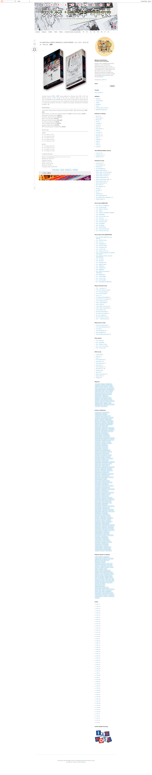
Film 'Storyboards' (100, 367)
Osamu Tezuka (97, 497)
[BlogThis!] (45, 173)
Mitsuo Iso (111, 477)
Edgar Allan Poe (98, 422)
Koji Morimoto (98, 460)
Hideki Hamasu (98, 429)
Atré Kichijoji (104, 558)
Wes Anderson (103, 535)
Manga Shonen (105, 395)
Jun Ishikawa (104, 443)
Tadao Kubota (97, 521)
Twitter (55, 32)
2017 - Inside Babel (100, 342)
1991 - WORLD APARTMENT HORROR (105, 212)
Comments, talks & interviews (102, 107)
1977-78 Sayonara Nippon (101, 291)
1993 (97, 675)
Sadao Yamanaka (98, 504)
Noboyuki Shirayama (105, 487)
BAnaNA (96, 419)
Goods (97, 130)
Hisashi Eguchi (98, 439)
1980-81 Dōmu (55, 169)
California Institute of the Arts (100, 563)
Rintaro (96, 501)
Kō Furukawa (112, 462)
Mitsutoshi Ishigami (98, 479)
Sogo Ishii (109, 516)
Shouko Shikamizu (106, 514)
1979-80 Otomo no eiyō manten (102, 299)
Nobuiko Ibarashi (111, 489)
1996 (97, 668)
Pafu (102, 399)
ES (108, 32)
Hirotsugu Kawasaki (98, 434)
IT (104, 32)
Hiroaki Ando (97, 431)
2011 (97, 636)
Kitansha (111, 574)
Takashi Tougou (98, 526)
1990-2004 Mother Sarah (101, 325)
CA (90, 32)
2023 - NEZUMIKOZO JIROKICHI (103, 281)
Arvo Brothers (97, 417)
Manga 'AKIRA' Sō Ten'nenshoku (103, 172)
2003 (97, 653)
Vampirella (105, 402)
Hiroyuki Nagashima (98, 438)
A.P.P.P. (96, 557)
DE (98, 32)
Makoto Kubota (98, 467)
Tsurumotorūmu (98, 594)
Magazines (98, 135)
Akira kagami (104, 414)
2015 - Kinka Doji (100, 340)
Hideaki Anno (104, 427)
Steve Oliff (104, 519)
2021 (97, 615)
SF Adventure (102, 401)
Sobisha (103, 589)
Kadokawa (97, 572)
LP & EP (98, 132)
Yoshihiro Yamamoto (98, 547)
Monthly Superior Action (106, 397)
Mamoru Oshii (111, 467)
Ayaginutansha (110, 558)
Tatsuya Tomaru (110, 528)
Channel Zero (97, 565)
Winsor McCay (97, 537)
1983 (97, 696)
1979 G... (98, 295)
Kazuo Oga (109, 451)
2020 (97, 617)
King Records (97, 574)
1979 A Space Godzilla (101, 293)
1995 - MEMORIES (100, 214)
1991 (97, 679)
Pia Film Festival (98, 584)
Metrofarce (102, 579)
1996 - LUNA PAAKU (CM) (102, 216)
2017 (97, 623)
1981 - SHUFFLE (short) (101, 240)
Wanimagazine (111, 596)
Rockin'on (97, 401)
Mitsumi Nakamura (105, 477)
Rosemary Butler (108, 501)
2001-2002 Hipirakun (100, 330)
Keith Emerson (97, 455)
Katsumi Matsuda (98, 446)
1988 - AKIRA (99, 211)
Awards (97, 102)
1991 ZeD (98, 328)
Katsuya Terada (105, 446)
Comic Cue (106, 387)
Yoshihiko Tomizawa (98, 545)
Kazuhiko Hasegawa (106, 450)
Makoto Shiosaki (105, 467)
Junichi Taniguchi (104, 444)
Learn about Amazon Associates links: (73, 32)
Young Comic (97, 406)
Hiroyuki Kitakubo (98, 436)
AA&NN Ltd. (104, 79)
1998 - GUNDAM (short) (101, 221)
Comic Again (100, 387)
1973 (97, 718)
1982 (97, 699)
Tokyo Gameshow (98, 592)
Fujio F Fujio (104, 422)
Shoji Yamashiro (105, 513)
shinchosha (97, 597)
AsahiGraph (97, 385)
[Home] (34, 185)
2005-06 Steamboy (100, 332)
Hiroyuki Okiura (106, 438)
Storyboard (98, 193)
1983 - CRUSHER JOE (101, 243)
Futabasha (107, 567)
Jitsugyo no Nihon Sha (99, 570)
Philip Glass (103, 497)
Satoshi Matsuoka (111, 506)
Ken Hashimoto (104, 455)
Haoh (96, 392)
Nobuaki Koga (97, 489)
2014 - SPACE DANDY (101, 280)
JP (83, 32)
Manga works (99, 156)
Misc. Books (98, 184)
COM (96, 387)
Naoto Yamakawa (98, 484)
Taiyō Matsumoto (109, 521)
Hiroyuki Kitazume (106, 436)
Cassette (62, 169)
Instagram (44, 32)
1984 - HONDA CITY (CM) (102, 251)
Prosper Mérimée (98, 499)
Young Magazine (104, 406)
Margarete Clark (103, 468)
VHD (97, 143)
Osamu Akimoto (98, 496)
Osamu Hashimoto (105, 496)
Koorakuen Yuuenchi (108, 575)
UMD (97, 141)
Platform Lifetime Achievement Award (101, 587)
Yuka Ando (103, 550)
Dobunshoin (102, 567)
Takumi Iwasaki (110, 526)
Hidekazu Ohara (111, 427)
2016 (97, 625)
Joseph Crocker (97, 443)
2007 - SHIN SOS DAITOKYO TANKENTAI (103, 272)
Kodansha (101, 575)
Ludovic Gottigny (105, 463)
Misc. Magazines (99, 186)
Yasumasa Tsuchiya (98, 540)
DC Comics (97, 567)
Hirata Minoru (111, 429)
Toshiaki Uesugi (106, 531)
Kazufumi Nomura (98, 450)
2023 (97, 610)
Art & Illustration (99, 165)
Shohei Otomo (104, 511)
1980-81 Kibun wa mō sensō (102, 306)
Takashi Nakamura (105, 525)
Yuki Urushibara (108, 550)
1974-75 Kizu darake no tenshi (102, 290)
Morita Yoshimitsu (98, 480)
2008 (97, 643)
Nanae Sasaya (104, 482)
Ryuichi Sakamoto (105, 502)
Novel (97, 188)
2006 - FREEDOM (100, 269)
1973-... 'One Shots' (100, 288)
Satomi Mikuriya (98, 506)
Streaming (98, 139)
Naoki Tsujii (110, 482)
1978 (97, 707)
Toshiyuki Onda (106, 533)
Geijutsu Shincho (98, 390)
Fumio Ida (97, 424)
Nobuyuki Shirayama (104, 490)
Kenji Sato (103, 456)
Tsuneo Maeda (97, 535)
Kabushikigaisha (107, 570)
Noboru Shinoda (98, 487)
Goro (106, 390)
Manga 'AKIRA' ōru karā (101, 175)
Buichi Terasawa (108, 419)
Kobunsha (97, 575)
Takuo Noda (105, 528)
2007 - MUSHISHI (100, 225)
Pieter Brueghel (109, 497)
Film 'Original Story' (100, 363)
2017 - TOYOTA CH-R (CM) (102, 230)
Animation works (99, 155)
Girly (103, 390)
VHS (97, 144)
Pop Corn (110, 399)
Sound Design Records (110, 589)
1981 (97, 701)
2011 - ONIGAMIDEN (101, 276)
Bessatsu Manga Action (105, 385)
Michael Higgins (104, 473)
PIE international (103, 582)
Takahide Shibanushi (105, 523)
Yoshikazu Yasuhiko (106, 548)
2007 (97, 645)
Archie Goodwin (107, 415)
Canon (108, 563)
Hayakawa (101, 568)
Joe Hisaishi (108, 441)
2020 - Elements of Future (101, 344)
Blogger (83, 762)
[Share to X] (47, 173)
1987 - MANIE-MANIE (101, 207)
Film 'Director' (99, 361)
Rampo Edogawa (105, 499)
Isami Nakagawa (104, 439)
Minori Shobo (108, 579)
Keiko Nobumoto (106, 453)
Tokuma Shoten (108, 591)
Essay (97, 358)
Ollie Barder (103, 494)
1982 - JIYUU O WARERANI (102, 205)
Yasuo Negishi (97, 542)
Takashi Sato (112, 525)
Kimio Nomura (97, 458)
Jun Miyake (109, 443)
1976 (97, 711)
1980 (97, 703)
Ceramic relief (99, 354)
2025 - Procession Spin (101, 347)
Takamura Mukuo (98, 525)
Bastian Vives (102, 419)
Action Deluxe (97, 384)
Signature (98, 377)
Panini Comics (109, 582)
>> (103, 76)
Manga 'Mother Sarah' (100, 183)
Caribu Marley (102, 421)
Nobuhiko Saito (104, 489)
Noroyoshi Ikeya (104, 492)
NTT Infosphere (98, 580)
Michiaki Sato (110, 473)
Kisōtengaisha (106, 574)
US (87, 32)
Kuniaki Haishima (98, 462)
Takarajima (97, 402)
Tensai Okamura (105, 530)
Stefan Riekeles (110, 518)
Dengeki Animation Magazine (100, 389)
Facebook (38, 32)
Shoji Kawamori (98, 513)
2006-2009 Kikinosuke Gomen (102, 334)
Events (97, 106)
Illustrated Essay (99, 368)
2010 (97, 638)
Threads (61, 32)
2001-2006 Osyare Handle (101, 313)
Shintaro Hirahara (98, 511)
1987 (97, 688)
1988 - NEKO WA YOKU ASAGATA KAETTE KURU (104, 256)
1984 (97, 694)
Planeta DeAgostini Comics (100, 585)
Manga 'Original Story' (100, 374)
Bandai (101, 560)
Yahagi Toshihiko (105, 537)
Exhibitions (98, 104)
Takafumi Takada (98, 523)
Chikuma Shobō (104, 565)
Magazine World (101, 577)
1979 (97, 705)
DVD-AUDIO (99, 128)
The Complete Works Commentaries (103, 197)
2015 (97, 628)
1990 (97, 681)
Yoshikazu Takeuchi (98, 548)
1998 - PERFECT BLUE (101, 264)
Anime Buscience (109, 384)
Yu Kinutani (97, 550)
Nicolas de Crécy (104, 485)
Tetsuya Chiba (111, 530)
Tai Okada (103, 521)
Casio (111, 563)
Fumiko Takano (110, 422)
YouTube (50, 32)
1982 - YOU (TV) (100, 242)
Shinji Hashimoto (98, 509)
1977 (97, 709)
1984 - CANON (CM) (100, 249)
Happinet (96, 568)
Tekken (103, 591)
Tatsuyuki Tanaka (98, 530)
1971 (97, 720)
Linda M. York (97, 463)
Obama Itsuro (97, 494)
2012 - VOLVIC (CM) (100, 278)
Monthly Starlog (98, 397)
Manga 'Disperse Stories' (101, 181)
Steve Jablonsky (98, 519)
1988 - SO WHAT (100, 259)
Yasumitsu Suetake (106, 540)
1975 (97, 713)
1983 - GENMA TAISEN (101, 245)
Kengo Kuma (97, 456)
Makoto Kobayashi (106, 465)
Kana (101, 572)
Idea (99, 392)
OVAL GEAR (111, 580)
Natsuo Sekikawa (105, 484)
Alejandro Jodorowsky (99, 415)
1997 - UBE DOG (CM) (101, 262)
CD (96, 121)
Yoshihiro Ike (106, 545)
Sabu (110, 502)
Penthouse (105, 399)
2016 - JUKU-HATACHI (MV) (102, 229)
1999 (97, 662)
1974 (97, 716)
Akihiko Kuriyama (98, 412)
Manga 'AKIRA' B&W (101, 170)
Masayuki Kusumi (98, 472)
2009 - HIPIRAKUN (100, 274)
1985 (97, 692)
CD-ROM (98, 123)
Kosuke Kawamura (105, 460)
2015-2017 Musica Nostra (101, 317)
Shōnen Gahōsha (98, 589)
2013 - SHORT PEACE (101, 227)
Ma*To (110, 463)
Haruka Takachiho (109, 424)
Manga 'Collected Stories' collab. (103, 179)
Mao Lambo (97, 468)
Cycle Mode (111, 387)
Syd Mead (108, 519)
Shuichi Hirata (103, 516)
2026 (97, 604)
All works (98, 153)
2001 (97, 658)
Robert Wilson (101, 501)
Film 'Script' (98, 365)
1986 (97, 690)
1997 (97, 666)
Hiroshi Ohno (110, 431)
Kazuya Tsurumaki (98, 453)
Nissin (107, 580)
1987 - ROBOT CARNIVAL (102, 209)
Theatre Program (99, 199)
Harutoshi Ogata (98, 426)
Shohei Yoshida (111, 511)
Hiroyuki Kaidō (106, 434)
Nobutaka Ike (97, 490)
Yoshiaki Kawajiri (105, 543)
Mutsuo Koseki (98, 482)
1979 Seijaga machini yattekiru (102, 297)
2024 (97, 608)
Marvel (111, 577)
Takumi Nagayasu (98, 528)
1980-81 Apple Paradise (101, 302)
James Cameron (111, 439)
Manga (97, 372)
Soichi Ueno (97, 518)
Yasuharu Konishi (98, 538)
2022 (97, 613)
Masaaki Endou (103, 470)
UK (94, 32)
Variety (110, 402)
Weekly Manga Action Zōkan (109, 404)
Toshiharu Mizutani (98, 533)
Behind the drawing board (101, 109)
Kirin (102, 574)
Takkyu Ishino (104, 526)
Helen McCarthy (98, 427)
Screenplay (98, 190)
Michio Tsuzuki (98, 475)
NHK (113, 579)
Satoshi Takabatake (98, 508)
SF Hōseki (107, 401)
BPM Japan (97, 560)
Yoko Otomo (109, 542)
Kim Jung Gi (108, 456)
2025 (97, 606)
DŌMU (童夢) (56, 96)
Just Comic (107, 392)
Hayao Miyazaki (105, 426)
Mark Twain (97, 470)
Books (97, 119)
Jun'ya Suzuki (97, 444)
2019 (97, 619)
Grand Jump (111, 390)
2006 (97, 647)
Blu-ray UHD (99, 118)
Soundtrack (75, 169)
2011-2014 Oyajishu (100, 315)
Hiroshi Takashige (105, 433)
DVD (97, 127)
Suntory (96, 591)
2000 (97, 660)
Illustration (98, 370)
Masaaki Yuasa (109, 470)
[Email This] (43, 173)
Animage (103, 384)
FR (101, 32)
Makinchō (109, 394)
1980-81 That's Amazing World (102, 308)
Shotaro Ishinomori (98, 514)
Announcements (99, 100)
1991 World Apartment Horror (102, 327)
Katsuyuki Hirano (98, 448)
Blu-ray (97, 116)
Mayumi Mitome (106, 472)
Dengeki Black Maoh (110, 389)
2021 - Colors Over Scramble (102, 346)
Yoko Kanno (104, 542)
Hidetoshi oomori (105, 429)
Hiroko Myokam (104, 431)
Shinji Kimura (105, 509)
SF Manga (112, 401)
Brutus (111, 385)
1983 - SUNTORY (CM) (101, 247)
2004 (97, 651)
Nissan (103, 580)
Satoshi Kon (104, 506)
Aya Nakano (111, 417)
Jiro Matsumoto (98, 441)
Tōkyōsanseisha (104, 594)
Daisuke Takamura (110, 421)
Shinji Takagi (111, 509)
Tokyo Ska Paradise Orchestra (108, 592)
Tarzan (101, 402)
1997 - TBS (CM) (100, 218)
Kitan (111, 392)
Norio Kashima (97, 492)
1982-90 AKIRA (99, 309)
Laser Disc (98, 134)
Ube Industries (111, 594)
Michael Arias (97, 473)
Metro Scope (97, 579)
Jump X (102, 392)
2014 (97, 630)
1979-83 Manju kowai (100, 300)
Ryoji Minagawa (98, 502)
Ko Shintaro (104, 458)
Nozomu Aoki (111, 492)
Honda (105, 568)
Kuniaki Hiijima (105, 462)
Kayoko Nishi (105, 448)
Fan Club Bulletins (100, 168)
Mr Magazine (97, 399)
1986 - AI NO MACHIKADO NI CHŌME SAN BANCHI (105, 253)
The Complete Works (100, 195)
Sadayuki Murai (105, 504)
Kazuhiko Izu (68, 169)
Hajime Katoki (102, 424)
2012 (97, 634)
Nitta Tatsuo (111, 485)
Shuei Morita (97, 516)
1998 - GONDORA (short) (101, 220)
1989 (97, 683)
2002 (97, 656)
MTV (96, 577)
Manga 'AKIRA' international (102, 174)
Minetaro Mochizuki (105, 475)
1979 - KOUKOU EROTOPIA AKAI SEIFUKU (104, 237)
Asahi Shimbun (106, 557)
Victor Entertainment (98, 596)
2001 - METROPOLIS (101, 267)
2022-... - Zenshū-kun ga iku (102, 318)
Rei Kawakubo (111, 499)
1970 (97, 722)
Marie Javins (109, 468)
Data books (98, 166)
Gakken (112, 567)
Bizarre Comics (97, 562)
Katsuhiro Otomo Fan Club (107, 572)
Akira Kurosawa (98, 414)
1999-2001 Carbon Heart (101, 311)
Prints (97, 137)
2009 (97, 640)
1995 (97, 670)
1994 (97, 673)
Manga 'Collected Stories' (101, 177)
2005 (97, 649)
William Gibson (110, 535)
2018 (97, 621)
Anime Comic (99, 163)
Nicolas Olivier (98, 485)
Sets (97, 192)
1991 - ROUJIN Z (100, 260)
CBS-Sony (103, 562)
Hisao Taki (112, 438)
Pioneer (103, 584)
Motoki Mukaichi (106, 480)
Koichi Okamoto (110, 458)
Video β (97, 146)
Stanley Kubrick (103, 518)
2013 (97, 632)
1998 (97, 664)
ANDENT (100, 557)
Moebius (105, 479)
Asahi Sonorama (98, 558)
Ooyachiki (108, 494)
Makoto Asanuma (98, 465)
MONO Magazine (98, 394)
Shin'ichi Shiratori (106, 508)
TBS (100, 591)
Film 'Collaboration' (100, 359)
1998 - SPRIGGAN (100, 266)
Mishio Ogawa (97, 477)
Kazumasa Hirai (103, 451)
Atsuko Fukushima (104, 417)
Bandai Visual (106, 560)
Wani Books (106, 596)
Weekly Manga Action (99, 404)
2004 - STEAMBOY (100, 223)
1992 (97, 677)
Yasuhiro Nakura (105, 538)
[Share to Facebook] (48, 173)
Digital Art (98, 356)
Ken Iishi (109, 455)
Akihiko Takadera (106, 412)
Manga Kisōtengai (98, 395)
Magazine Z (105, 394)
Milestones (98, 98)
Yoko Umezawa (98, 543)
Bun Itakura (97, 421)
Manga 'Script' (99, 375)
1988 (97, 686)
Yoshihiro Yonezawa (107, 547)
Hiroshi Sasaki (97, 433)
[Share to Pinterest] (50, 173)
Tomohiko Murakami (98, 531)
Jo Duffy (103, 441)
